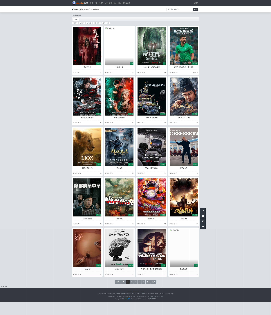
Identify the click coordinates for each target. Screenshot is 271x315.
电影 (96, 3)
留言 (196, 3)
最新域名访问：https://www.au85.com (86, 9)
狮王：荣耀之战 (87, 168)
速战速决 (119, 218)
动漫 (110, 3)
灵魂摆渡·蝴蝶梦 (119, 117)
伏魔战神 (184, 218)
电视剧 (101, 3)
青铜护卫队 (151, 218)
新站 (119, 3)
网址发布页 (126, 3)
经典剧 (89, 23)
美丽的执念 (183, 168)
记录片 (75, 23)
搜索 (195, 9)
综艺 (106, 3)
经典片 (82, 23)
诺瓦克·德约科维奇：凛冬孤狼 (184, 67)
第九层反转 (87, 67)
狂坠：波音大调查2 (151, 168)
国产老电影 (106, 23)
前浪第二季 (119, 67)
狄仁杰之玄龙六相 (184, 117)
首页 (91, 3)
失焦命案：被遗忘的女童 (151, 67)
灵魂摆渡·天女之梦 (87, 117)
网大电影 (97, 23)
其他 (115, 3)
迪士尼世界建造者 (152, 117)
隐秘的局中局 (87, 218)
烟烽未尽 (119, 168)
